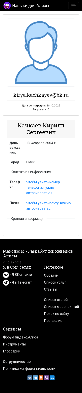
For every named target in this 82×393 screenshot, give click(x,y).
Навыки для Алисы (30, 5)
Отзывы (50, 289)
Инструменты (14, 344)
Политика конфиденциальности (29, 368)
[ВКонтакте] (29, 377)
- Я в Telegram (20, 282)
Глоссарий (11, 351)
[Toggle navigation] (73, 5)
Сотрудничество (17, 361)
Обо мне (51, 275)
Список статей (56, 300)
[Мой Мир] (52, 377)
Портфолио (53, 321)
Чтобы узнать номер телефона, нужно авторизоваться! (43, 187)
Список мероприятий (61, 307)
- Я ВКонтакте (20, 274)
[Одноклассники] (41, 377)
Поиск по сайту (56, 314)
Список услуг (55, 282)
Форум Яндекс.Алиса (20, 337)
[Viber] (46, 377)
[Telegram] (35, 377)
